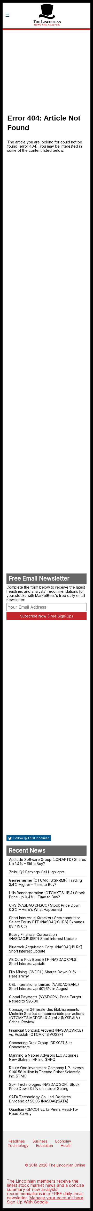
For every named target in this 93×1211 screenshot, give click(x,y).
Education (44, 1145)
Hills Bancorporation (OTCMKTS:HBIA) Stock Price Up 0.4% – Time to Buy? (47, 895)
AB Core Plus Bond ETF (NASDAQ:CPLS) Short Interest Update (43, 961)
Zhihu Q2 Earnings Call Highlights (37, 872)
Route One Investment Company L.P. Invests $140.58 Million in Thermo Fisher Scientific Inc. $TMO (46, 1071)
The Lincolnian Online (67, 1165)
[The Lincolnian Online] (46, 33)
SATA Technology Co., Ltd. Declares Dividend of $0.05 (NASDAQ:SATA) (40, 1099)
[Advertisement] (46, 69)
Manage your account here (56, 1197)
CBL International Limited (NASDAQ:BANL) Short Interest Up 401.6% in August (44, 986)
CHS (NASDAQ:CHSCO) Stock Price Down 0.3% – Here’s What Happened (45, 907)
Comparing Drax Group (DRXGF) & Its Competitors (40, 1044)
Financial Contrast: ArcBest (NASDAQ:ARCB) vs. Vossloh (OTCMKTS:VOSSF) (46, 1032)
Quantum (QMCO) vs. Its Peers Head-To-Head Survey (44, 1111)
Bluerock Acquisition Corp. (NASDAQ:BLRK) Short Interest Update (45, 949)
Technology (18, 1145)
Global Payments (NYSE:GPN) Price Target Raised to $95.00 (45, 999)
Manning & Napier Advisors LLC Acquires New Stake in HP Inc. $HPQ (43, 1057)
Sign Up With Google (27, 1201)
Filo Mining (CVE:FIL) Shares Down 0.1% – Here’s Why (44, 974)
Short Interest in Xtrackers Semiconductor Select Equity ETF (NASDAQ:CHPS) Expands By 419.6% (46, 922)
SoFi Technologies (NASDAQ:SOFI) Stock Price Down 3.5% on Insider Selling (44, 1086)
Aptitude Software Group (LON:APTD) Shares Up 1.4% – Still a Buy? (47, 861)
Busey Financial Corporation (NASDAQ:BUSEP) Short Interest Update (43, 936)
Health (66, 1145)
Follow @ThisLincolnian (31, 838)
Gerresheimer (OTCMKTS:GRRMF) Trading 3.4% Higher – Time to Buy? (45, 882)
